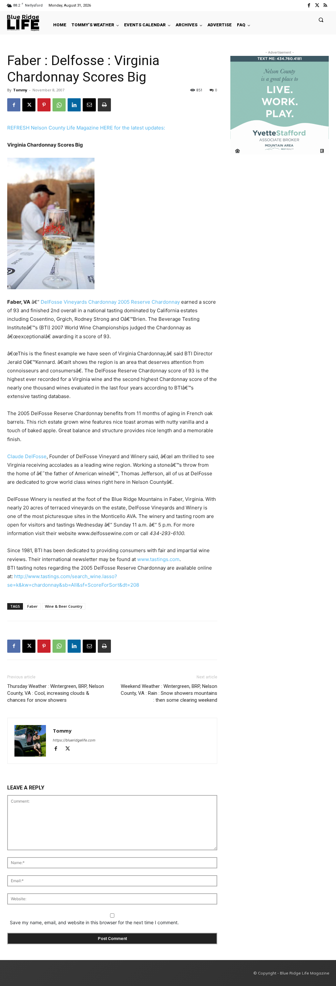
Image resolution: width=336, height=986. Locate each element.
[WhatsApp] (59, 104)
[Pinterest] (44, 104)
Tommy (20, 89)
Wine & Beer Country (63, 606)
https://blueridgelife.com (74, 740)
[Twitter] (317, 5)
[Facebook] (308, 5)
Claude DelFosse (27, 456)
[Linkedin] (74, 104)
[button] (321, 19)
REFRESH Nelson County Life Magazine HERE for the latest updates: (86, 128)
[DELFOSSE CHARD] (112, 223)
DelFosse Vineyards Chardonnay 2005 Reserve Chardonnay (110, 302)
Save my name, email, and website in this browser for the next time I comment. (94, 922)
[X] (28, 104)
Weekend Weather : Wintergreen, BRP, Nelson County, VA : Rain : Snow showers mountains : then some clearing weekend (169, 693)
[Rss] (325, 5)
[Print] (104, 104)
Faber (32, 606)
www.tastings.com (158, 559)
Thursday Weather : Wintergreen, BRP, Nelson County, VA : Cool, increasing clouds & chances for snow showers (55, 693)
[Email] (89, 104)
